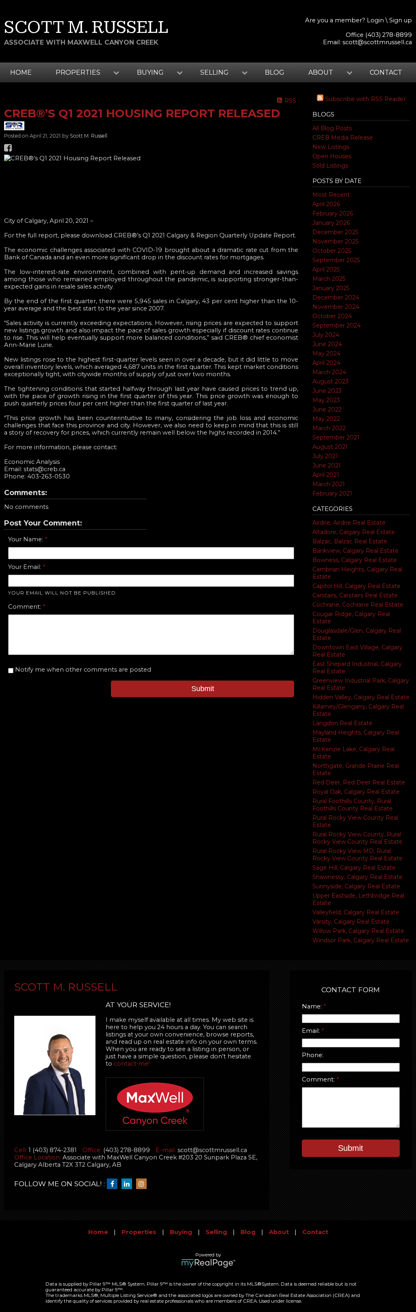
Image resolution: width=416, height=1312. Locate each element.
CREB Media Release (342, 137)
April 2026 (326, 204)
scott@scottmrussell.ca (377, 42)
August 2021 (330, 446)
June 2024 (327, 344)
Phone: (312, 1055)
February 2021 (332, 493)
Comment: (25, 606)
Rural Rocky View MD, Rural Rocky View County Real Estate (357, 854)
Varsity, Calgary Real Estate (351, 921)
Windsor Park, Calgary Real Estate (360, 940)
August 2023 (330, 381)
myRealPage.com (208, 1263)
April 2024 (326, 362)
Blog (274, 72)
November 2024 (335, 306)
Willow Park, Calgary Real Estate (358, 931)
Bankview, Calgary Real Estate (355, 550)
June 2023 (327, 390)
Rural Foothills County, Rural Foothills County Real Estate (352, 804)
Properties (138, 1232)
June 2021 (326, 465)
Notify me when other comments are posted (82, 669)
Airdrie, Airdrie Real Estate (349, 522)
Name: (312, 1006)
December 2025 (335, 232)
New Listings (330, 147)
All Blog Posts (332, 128)
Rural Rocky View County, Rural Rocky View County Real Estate (357, 838)
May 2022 (326, 418)
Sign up (400, 20)
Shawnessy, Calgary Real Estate (357, 877)
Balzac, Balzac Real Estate (349, 541)
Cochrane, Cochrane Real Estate (357, 604)
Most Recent (331, 194)
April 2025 (326, 269)
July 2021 (325, 456)
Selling (216, 1232)
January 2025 (330, 288)
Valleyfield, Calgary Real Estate (355, 912)
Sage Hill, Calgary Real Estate (354, 867)
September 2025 (336, 260)
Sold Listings (330, 165)
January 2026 (331, 222)
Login (375, 20)
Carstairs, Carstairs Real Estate (355, 595)
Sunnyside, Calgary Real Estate (356, 886)
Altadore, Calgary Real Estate (353, 532)
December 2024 (335, 297)
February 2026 (332, 213)
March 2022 (329, 428)
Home (21, 72)
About (279, 1232)
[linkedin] (128, 1184)
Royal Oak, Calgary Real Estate (356, 791)
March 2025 (328, 278)
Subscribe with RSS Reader (364, 99)
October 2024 (332, 316)
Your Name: (26, 539)
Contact (386, 72)
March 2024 (329, 372)
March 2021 (328, 484)
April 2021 (325, 474)
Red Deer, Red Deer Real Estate (358, 782)
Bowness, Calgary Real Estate (354, 560)
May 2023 (326, 400)
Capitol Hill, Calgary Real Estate (356, 586)
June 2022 (327, 409)
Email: (311, 1030)
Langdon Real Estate (342, 723)
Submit (202, 689)
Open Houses (331, 156)
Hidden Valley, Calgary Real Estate (361, 697)
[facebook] (114, 1184)
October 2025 (331, 250)
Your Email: (25, 567)
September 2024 (336, 325)
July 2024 (325, 334)
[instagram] (143, 1184)
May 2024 (326, 353)
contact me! (132, 1063)
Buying (181, 1232)
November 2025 (335, 241)
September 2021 (336, 437)
